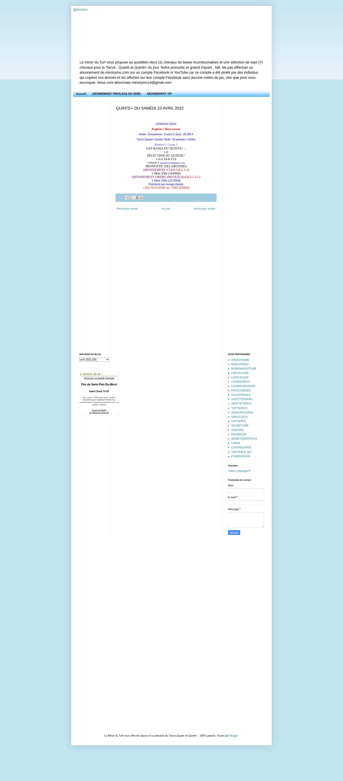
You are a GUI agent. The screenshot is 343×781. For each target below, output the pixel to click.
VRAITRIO (237, 430)
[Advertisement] (91, 162)
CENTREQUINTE (241, 447)
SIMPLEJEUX (239, 416)
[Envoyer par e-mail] (126, 198)
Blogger (233, 735)
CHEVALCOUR (240, 373)
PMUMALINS (239, 434)
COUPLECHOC (240, 377)
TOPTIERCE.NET (241, 452)
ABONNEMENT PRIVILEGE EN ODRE (116, 93)
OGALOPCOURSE (242, 412)
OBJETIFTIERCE (241, 403)
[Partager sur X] (134, 198)
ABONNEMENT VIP (159, 93)
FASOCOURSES (241, 390)
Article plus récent (127, 208)
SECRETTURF (240, 425)
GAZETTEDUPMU (242, 399)
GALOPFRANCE (241, 394)
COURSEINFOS (240, 381)
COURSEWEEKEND (243, 386)
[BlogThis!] (130, 198)
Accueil (81, 93)
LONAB (235, 443)
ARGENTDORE (240, 359)
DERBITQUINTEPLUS (244, 438)
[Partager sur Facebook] (138, 198)
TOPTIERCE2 (239, 408)
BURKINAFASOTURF (243, 368)
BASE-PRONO (240, 364)
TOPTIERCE (238, 421)
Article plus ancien (204, 208)
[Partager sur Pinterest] (141, 198)
